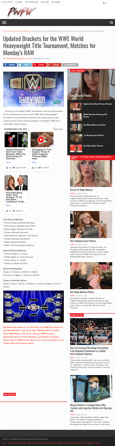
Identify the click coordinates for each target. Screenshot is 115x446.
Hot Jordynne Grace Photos (83, 241)
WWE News (26, 31)
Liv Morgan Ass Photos (93, 135)
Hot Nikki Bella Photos (93, 146)
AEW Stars (45, 2)
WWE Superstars (31, 2)
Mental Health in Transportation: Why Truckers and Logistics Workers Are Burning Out (90, 408)
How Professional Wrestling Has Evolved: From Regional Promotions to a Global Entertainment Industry (89, 351)
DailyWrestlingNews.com (17, 58)
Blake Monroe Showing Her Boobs (95, 115)
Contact (98, 443)
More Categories (88, 443)
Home (5, 31)
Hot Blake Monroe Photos (94, 125)
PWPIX (72, 193)
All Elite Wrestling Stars (48, 443)
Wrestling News (15, 31)
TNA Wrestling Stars (74, 443)
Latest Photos (7, 2)
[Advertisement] (33, 366)
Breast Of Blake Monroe (81, 189)
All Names (19, 2)
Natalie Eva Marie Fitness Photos (97, 104)
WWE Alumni (55, 2)
